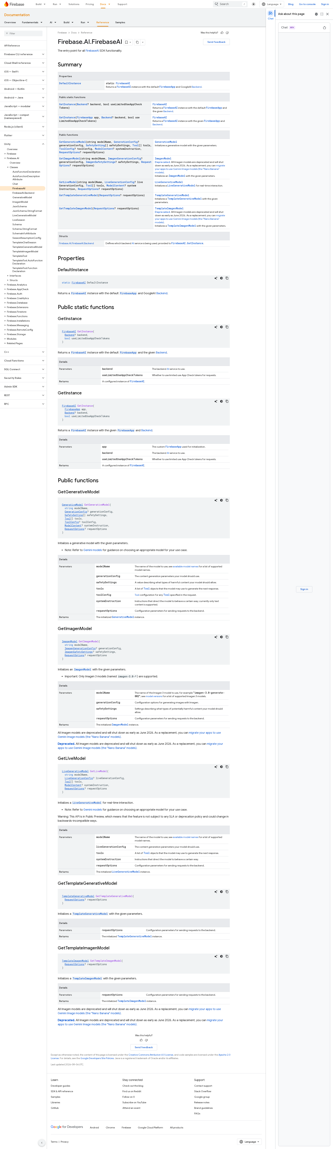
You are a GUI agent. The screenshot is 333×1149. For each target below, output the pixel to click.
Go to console (307, 4)
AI (51, 22)
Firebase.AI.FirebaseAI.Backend (76, 243)
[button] (20, 54)
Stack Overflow (202, 1091)
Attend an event (131, 1107)
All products (176, 1127)
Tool (135, 145)
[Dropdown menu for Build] (45, 4)
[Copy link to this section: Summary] (85, 65)
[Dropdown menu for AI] (56, 22)
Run (55, 4)
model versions (154, 696)
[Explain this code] (216, 278)
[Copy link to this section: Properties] (87, 259)
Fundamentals (30, 22)
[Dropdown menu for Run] (61, 4)
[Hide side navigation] (41, 1142)
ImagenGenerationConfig (124, 158)
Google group (202, 1096)
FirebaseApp (167, 86)
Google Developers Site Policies (97, 1058)
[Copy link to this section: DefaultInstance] (91, 270)
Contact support (203, 1085)
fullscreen (322, 14)
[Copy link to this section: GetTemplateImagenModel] (112, 948)
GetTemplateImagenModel (75, 208)
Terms (54, 1141)
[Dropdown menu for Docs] (110, 4)
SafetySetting (95, 145)
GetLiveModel (68, 182)
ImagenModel (163, 158)
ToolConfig (66, 148)
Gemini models (92, 550)
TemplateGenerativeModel (172, 195)
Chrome (110, 1127)
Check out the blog (132, 1085)
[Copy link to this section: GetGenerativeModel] (102, 492)
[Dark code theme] (221, 278)
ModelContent (104, 148)
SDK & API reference (62, 1091)
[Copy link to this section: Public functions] (102, 481)
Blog (290, 4)
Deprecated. (163, 162)
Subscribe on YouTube (134, 1102)
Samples (120, 22)
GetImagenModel (69, 158)
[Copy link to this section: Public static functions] (117, 307)
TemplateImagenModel (169, 208)
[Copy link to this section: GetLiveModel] (89, 759)
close (327, 14)
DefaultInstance (70, 83)
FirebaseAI (123, 83)
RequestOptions (69, 152)
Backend (197, 86)
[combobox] (230, 4)
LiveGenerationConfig (119, 182)
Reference (102, 22)
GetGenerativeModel (72, 141)
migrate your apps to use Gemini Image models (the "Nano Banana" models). (190, 169)
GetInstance (67, 104)
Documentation (17, 15)
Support (122, 4)
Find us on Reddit (131, 1091)
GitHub (55, 1107)
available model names (185, 566)
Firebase (62, 32)
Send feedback (216, 41)
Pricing (90, 4)
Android (94, 1127)
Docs (103, 4)
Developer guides (60, 1085)
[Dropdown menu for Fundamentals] (42, 22)
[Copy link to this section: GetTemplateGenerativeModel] (120, 884)
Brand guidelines (203, 1107)
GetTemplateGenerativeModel (78, 195)
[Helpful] (222, 32)
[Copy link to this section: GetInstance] (85, 319)
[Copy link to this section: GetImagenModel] (95, 629)
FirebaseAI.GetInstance (187, 243)
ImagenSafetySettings (100, 162)
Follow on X (128, 1096)
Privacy (65, 1141)
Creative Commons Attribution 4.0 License (151, 1054)
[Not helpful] (227, 32)
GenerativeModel (166, 141)
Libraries (55, 1102)
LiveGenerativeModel (169, 182)
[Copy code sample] (227, 278)
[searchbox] (23, 33)
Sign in (325, 4)
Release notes (201, 1102)
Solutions (74, 4)
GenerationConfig (126, 141)
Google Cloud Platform (150, 1127)
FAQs (197, 1113)
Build (38, 4)
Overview (10, 22)
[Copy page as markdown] (137, 42)
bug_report (316, 14)
